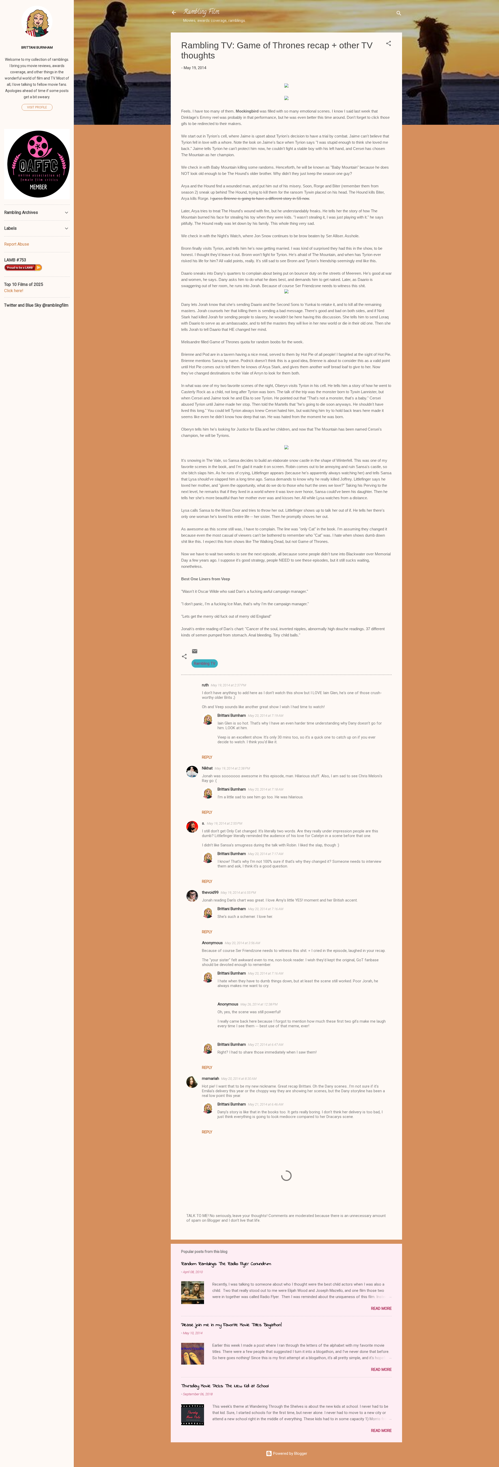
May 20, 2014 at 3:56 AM (242, 943)
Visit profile (37, 107)
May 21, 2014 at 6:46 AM (265, 1104)
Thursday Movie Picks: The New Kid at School (224, 1386)
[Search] (399, 14)
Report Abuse (16, 244)
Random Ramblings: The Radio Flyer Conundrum (226, 1264)
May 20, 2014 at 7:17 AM (265, 854)
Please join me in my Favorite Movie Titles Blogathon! (231, 1325)
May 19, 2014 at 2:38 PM (232, 768)
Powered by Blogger (289, 1453)
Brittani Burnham (232, 715)
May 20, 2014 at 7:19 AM (265, 716)
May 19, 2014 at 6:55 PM (238, 892)
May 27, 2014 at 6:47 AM (265, 1045)
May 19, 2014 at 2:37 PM (228, 685)
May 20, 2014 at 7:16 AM (265, 909)
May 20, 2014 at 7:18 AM (265, 789)
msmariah (210, 1078)
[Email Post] (195, 653)
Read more (381, 1308)
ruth (205, 685)
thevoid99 (210, 892)
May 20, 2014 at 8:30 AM (239, 1079)
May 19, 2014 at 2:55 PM (224, 823)
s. (203, 823)
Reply (207, 757)
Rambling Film (201, 12)
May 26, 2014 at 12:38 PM (259, 1004)
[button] (388, 44)
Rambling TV (204, 663)
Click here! (13, 290)
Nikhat (207, 768)
